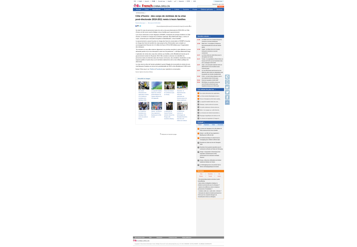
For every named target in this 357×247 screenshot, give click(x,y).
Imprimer (163, 26)
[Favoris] (159, 26)
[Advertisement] (166, 129)
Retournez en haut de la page (169, 134)
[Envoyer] (169, 26)
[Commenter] (175, 26)
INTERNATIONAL (140, 13)
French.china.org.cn (140, 23)
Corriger (181, 26)
